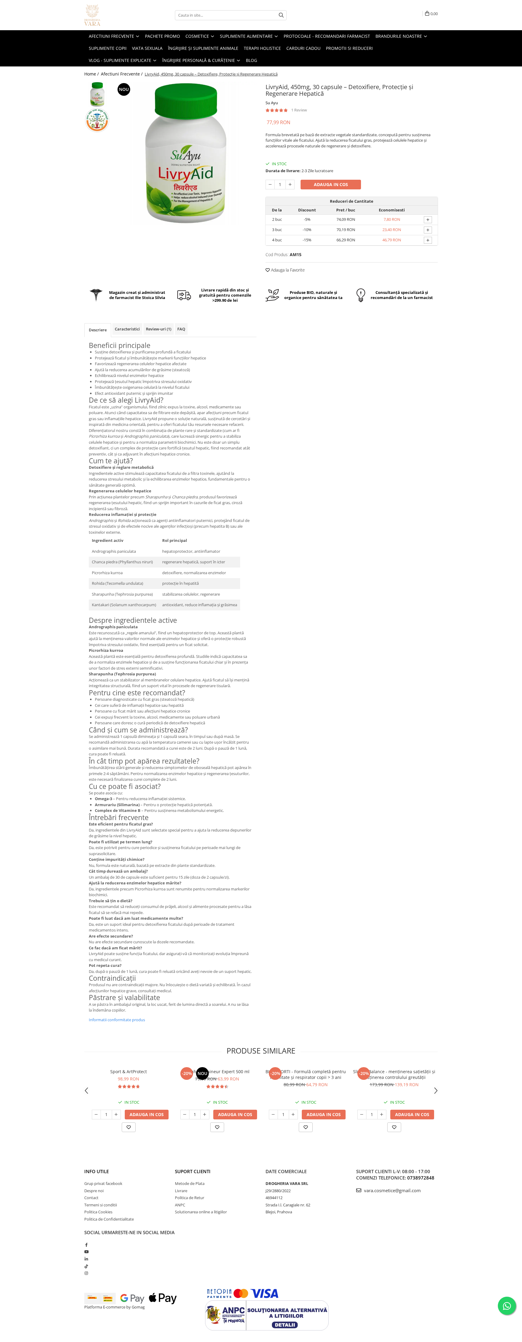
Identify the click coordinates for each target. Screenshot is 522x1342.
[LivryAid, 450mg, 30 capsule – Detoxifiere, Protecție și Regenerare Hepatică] (184, 153)
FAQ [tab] (181, 329)
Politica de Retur (189, 1197)
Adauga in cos (331, 184)
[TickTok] (86, 1266)
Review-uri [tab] (158, 329)
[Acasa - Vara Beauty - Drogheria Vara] (114, 15)
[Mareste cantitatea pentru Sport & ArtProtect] (116, 1114)
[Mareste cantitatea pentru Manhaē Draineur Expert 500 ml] (204, 1114)
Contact (91, 1197)
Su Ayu (272, 102)
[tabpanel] (184, 153)
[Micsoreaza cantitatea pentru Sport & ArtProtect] (96, 1114)
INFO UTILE (96, 1171)
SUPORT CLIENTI (193, 1171)
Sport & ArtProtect (128, 1071)
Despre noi (94, 1190)
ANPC (180, 1205)
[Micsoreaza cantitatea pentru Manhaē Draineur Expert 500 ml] (184, 1114)
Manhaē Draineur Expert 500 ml (217, 1071)
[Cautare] (281, 15)
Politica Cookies (98, 1212)
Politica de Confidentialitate (109, 1219)
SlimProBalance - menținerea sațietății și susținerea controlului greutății (394, 1074)
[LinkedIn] (86, 1259)
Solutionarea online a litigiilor (201, 1212)
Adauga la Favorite (287, 270)
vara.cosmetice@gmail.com (392, 1190)
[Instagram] (86, 1273)
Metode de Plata (190, 1183)
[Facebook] (86, 1244)
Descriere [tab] (98, 330)
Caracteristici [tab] (127, 329)
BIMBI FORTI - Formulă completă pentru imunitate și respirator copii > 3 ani (306, 1074)
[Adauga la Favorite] (129, 1127)
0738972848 (420, 1178)
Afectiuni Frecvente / (122, 74)
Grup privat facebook (103, 1183)
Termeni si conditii (100, 1205)
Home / (92, 74)
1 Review (299, 110)
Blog (251, 60)
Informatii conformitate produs (117, 1019)
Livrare (181, 1190)
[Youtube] (86, 1251)
